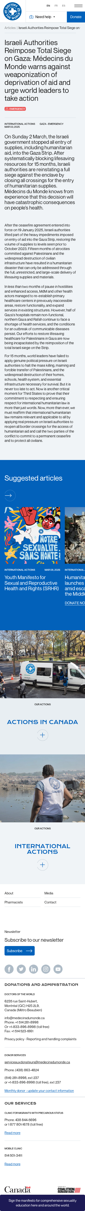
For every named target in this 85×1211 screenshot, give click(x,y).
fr (56, 5)
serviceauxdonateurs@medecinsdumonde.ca (37, 1062)
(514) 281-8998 (16, 1078)
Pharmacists (14, 902)
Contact (50, 902)
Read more (12, 1132)
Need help (43, 16)
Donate (76, 16)
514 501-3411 (13, 1155)
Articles (10, 28)
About (9, 893)
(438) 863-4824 (27, 1070)
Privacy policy (14, 1039)
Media (48, 893)
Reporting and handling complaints (51, 1039)
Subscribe (14, 951)
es (63, 5)
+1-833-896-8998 (21, 1082)
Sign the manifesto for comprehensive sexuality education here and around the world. (42, 1202)
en (48, 5)
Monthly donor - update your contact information (39, 1090)
